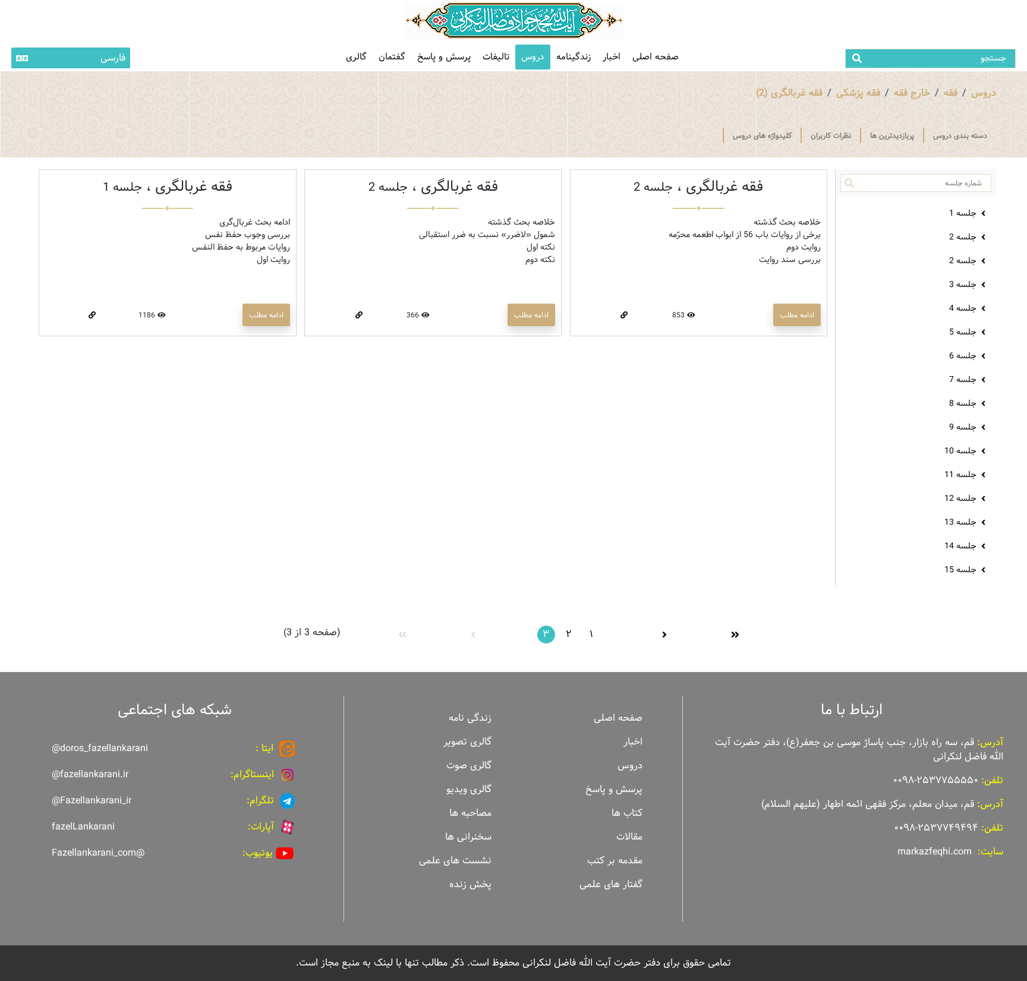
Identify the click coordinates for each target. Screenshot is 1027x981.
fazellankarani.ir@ (90, 774)
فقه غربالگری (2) (789, 93)
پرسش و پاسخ (444, 56)
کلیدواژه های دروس (762, 135)
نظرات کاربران (831, 135)
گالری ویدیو (469, 789)
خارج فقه (912, 93)
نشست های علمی (455, 861)
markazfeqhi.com (934, 852)
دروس (532, 56)
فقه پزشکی (858, 93)
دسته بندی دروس (960, 135)
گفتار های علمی (610, 884)
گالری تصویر (467, 742)
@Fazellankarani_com (98, 853)
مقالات (629, 837)
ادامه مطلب (797, 315)
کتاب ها (627, 813)
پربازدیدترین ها (892, 135)
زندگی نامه (470, 718)
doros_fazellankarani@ (100, 748)
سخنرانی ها (468, 837)
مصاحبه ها (470, 813)
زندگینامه (573, 56)
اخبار (611, 56)
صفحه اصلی (655, 56)
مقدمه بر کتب (614, 861)
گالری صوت (469, 766)
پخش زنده (470, 884)
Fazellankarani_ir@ (91, 801)
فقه (950, 93)
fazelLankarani (83, 827)
